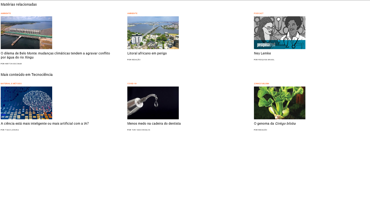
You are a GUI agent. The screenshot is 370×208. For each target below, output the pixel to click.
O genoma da (275, 124)
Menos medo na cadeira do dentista (154, 124)
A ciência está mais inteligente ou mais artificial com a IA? (45, 124)
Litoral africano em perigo (147, 53)
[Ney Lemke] (279, 32)
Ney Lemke (262, 53)
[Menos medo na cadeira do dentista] (153, 103)
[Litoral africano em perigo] (153, 32)
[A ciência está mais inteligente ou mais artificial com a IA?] (26, 103)
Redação (136, 60)
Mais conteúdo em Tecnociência (27, 75)
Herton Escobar (13, 64)
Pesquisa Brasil (266, 60)
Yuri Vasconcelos (141, 130)
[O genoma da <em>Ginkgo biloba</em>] (279, 103)
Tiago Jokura (12, 130)
